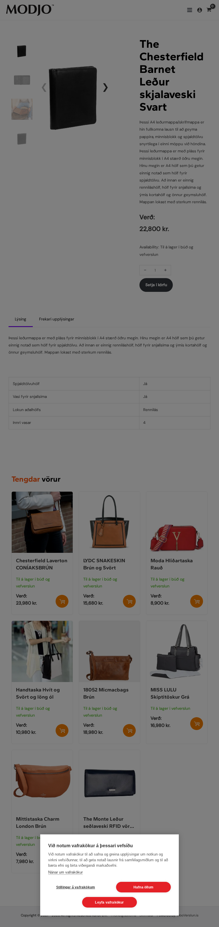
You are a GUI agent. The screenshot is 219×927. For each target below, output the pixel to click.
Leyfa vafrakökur (109, 902)
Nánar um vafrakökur (65, 872)
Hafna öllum (143, 887)
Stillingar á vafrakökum (75, 887)
